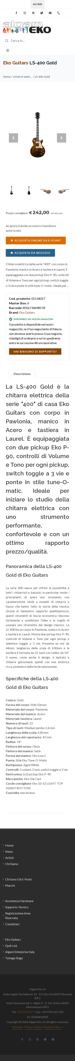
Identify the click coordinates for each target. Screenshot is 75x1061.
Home (7, 76)
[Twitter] (42, 13)
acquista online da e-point (38, 240)
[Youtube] (50, 13)
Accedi (37, 4)
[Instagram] (25, 13)
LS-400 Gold (42, 76)
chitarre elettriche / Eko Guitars (22, 76)
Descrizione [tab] (22, 374)
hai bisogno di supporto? (35, 351)
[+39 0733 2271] (58, 13)
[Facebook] (16, 13)
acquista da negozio (32, 252)
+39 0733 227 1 (26, 1012)
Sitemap (17, 1027)
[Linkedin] (33, 13)
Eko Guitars (15, 63)
